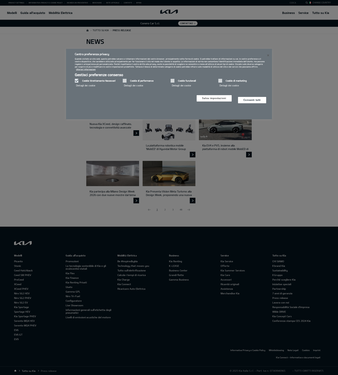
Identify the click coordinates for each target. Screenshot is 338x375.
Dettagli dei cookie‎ (85, 85)
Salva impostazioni (214, 98)
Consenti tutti (252, 100)
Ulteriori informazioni (86, 69)
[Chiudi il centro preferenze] (268, 55)
